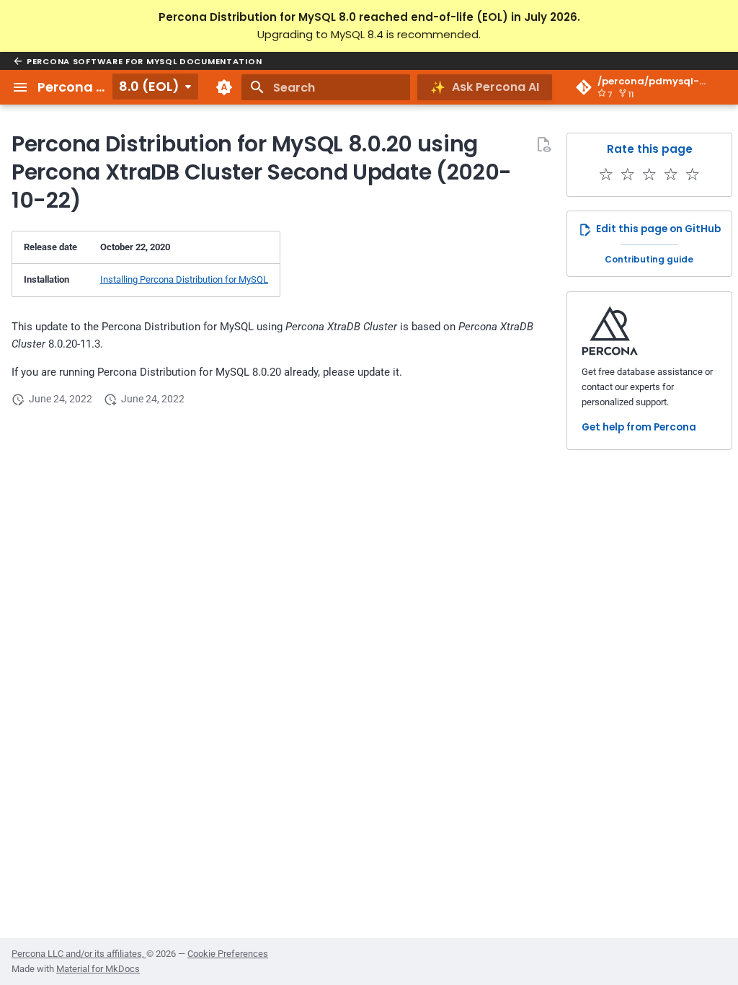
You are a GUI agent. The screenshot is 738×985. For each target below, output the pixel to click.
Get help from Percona (639, 427)
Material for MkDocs (98, 968)
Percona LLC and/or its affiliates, (79, 953)
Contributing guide (649, 259)
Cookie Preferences (227, 953)
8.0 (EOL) (149, 86)
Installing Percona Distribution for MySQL (184, 279)
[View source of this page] (543, 144)
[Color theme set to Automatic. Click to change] (224, 87)
